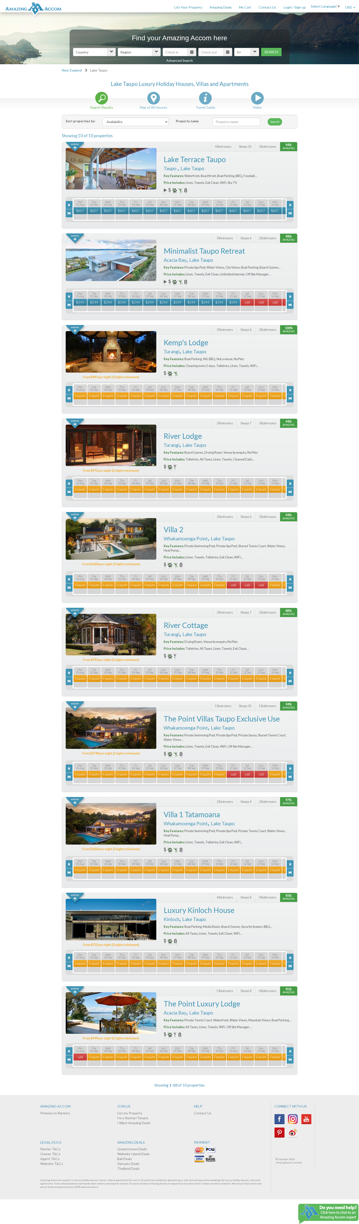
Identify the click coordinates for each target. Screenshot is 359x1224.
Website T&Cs (51, 1163)
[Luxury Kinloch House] (111, 919)
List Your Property (188, 7)
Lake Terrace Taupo (195, 159)
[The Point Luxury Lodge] (111, 1013)
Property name (187, 121)
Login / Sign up (295, 7)
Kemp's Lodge (186, 342)
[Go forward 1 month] (290, 213)
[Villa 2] (111, 539)
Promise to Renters (55, 1113)
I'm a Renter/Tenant (132, 1118)
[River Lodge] (111, 445)
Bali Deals (124, 1159)
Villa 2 (173, 529)
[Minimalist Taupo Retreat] (111, 260)
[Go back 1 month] (69, 213)
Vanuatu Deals (128, 1163)
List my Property (129, 1113)
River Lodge (183, 435)
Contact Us (267, 7)
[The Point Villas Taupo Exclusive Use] (111, 728)
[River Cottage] (111, 634)
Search (271, 52)
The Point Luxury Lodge (202, 1003)
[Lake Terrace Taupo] (111, 168)
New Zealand (72, 70)
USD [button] (349, 7)
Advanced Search (179, 60)
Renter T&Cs (50, 1149)
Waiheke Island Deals (133, 1154)
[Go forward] (290, 205)
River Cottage (186, 625)
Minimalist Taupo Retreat (204, 250)
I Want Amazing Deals (133, 1123)
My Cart (245, 7)
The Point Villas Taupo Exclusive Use (222, 718)
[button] (94, 52)
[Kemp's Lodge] (111, 352)
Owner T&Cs (50, 1154)
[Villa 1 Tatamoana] (111, 824)
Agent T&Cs (50, 1159)
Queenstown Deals (132, 1149)
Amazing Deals (221, 7)
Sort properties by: (80, 121)
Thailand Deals (128, 1168)
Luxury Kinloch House (199, 910)
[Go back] (69, 205)
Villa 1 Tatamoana (192, 814)
